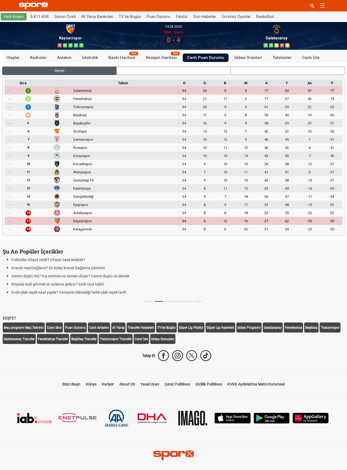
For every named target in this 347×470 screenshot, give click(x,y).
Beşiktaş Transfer (84, 339)
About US (127, 384)
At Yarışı (118, 328)
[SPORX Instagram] (178, 356)
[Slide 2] (169, 301)
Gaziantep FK (83, 180)
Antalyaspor (82, 213)
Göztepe (80, 131)
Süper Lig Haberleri (220, 328)
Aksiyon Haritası (162, 57)
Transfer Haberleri (141, 328)
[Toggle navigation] (322, 5)
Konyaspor (81, 156)
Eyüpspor (80, 205)
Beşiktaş (80, 115)
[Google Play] (271, 417)
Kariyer (108, 384)
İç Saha (173, 70)
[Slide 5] (198, 301)
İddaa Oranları (248, 57)
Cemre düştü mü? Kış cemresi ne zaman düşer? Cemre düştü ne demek (70, 276)
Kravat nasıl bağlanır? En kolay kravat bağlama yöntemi (58, 268)
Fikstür (182, 16)
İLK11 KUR (39, 16)
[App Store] (232, 417)
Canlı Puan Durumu (205, 57)
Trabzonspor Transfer (115, 339)
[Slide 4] (188, 301)
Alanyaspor (82, 172)
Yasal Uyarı (149, 384)
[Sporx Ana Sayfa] (34, 5)
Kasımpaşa (82, 188)
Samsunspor (83, 139)
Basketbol (265, 16)
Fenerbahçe (82, 99)
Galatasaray (82, 91)
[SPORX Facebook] (163, 356)
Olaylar (13, 57)
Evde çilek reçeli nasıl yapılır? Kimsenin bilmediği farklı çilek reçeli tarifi (68, 292)
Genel (59, 70)
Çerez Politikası (177, 384)
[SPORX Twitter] (192, 356)
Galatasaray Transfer (19, 339)
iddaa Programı (249, 328)
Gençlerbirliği (83, 197)
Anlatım (64, 57)
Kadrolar (38, 57)
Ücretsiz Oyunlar (236, 16)
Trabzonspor (83, 107)
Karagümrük (82, 229)
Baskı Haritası (122, 57)
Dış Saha (287, 70)
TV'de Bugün (130, 16)
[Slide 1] (159, 301)
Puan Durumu (159, 16)
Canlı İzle (311, 57)
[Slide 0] (149, 301)
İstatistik (90, 57)
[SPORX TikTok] (206, 356)
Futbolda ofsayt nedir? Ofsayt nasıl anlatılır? (48, 260)
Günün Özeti (65, 16)
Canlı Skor (54, 328)
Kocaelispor (82, 164)
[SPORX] (173, 455)
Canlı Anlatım (99, 328)
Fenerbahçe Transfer (53, 339)
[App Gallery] (311, 417)
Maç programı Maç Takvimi (24, 328)
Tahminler (282, 57)
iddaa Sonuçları (162, 339)
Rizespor (80, 148)
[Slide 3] (178, 301)
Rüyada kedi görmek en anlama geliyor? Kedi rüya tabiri (57, 284)
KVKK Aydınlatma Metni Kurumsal (256, 384)
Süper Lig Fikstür (191, 328)
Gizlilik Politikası (208, 384)
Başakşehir (82, 123)
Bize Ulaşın (71, 384)
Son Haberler (204, 16)
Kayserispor (82, 221)
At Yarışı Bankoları (97, 16)
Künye (91, 384)
